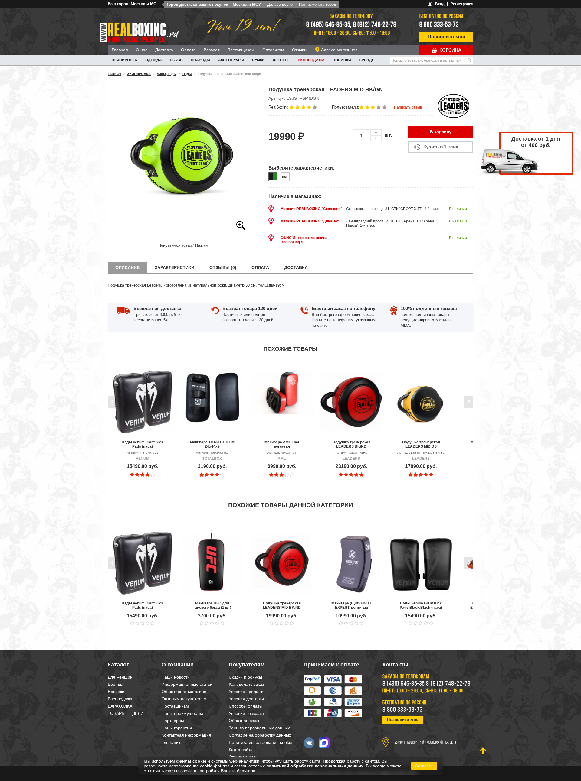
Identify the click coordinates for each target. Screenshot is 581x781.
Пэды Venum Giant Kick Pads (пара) (142, 444)
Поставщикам (240, 49)
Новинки (342, 60)
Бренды (367, 60)
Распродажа (311, 60)
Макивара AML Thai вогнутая (281, 444)
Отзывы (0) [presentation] (222, 267)
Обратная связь (244, 720)
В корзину (440, 131)
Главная (120, 49)
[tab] (127, 267)
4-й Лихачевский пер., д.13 (438, 742)
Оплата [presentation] (260, 267)
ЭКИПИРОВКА (124, 60)
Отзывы (299, 49)
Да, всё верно (280, 4)
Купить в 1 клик (440, 146)
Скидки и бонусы (245, 677)
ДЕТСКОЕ (281, 60)
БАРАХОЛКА (120, 706)
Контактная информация (186, 735)
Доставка (164, 49)
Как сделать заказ (246, 684)
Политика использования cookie (260, 742)
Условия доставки (246, 698)
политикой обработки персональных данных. (315, 765)
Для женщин (120, 677)
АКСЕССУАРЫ (231, 60)
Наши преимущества (182, 713)
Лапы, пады (166, 74)
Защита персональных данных (259, 727)
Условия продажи (246, 691)
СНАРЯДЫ (200, 60)
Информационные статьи (187, 684)
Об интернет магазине (184, 691)
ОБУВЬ (176, 60)
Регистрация (462, 4)
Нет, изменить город (317, 4)
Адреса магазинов (339, 49)
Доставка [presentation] (296, 267)
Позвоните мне (446, 37)
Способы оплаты (245, 706)
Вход (440, 4)
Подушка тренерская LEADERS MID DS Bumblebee (421, 444)
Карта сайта (241, 749)
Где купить (172, 742)
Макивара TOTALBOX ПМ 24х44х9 (212, 444)
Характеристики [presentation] (174, 267)
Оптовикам (273, 49)
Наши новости (176, 677)
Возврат (211, 49)
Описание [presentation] (127, 267)
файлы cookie (191, 761)
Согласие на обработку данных (260, 735)
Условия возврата (246, 713)
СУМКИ (258, 60)
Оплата (188, 49)
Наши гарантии (177, 727)
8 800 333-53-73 (439, 25)
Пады (187, 74)
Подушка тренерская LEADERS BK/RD (351, 444)
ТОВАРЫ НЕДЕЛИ (125, 713)
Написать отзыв (408, 107)
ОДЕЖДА (153, 60)
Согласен (424, 765)
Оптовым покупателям (184, 698)
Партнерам (173, 720)
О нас (141, 49)
